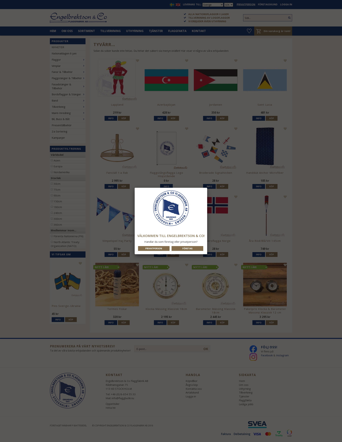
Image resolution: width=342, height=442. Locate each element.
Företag (187, 248)
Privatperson (153, 248)
